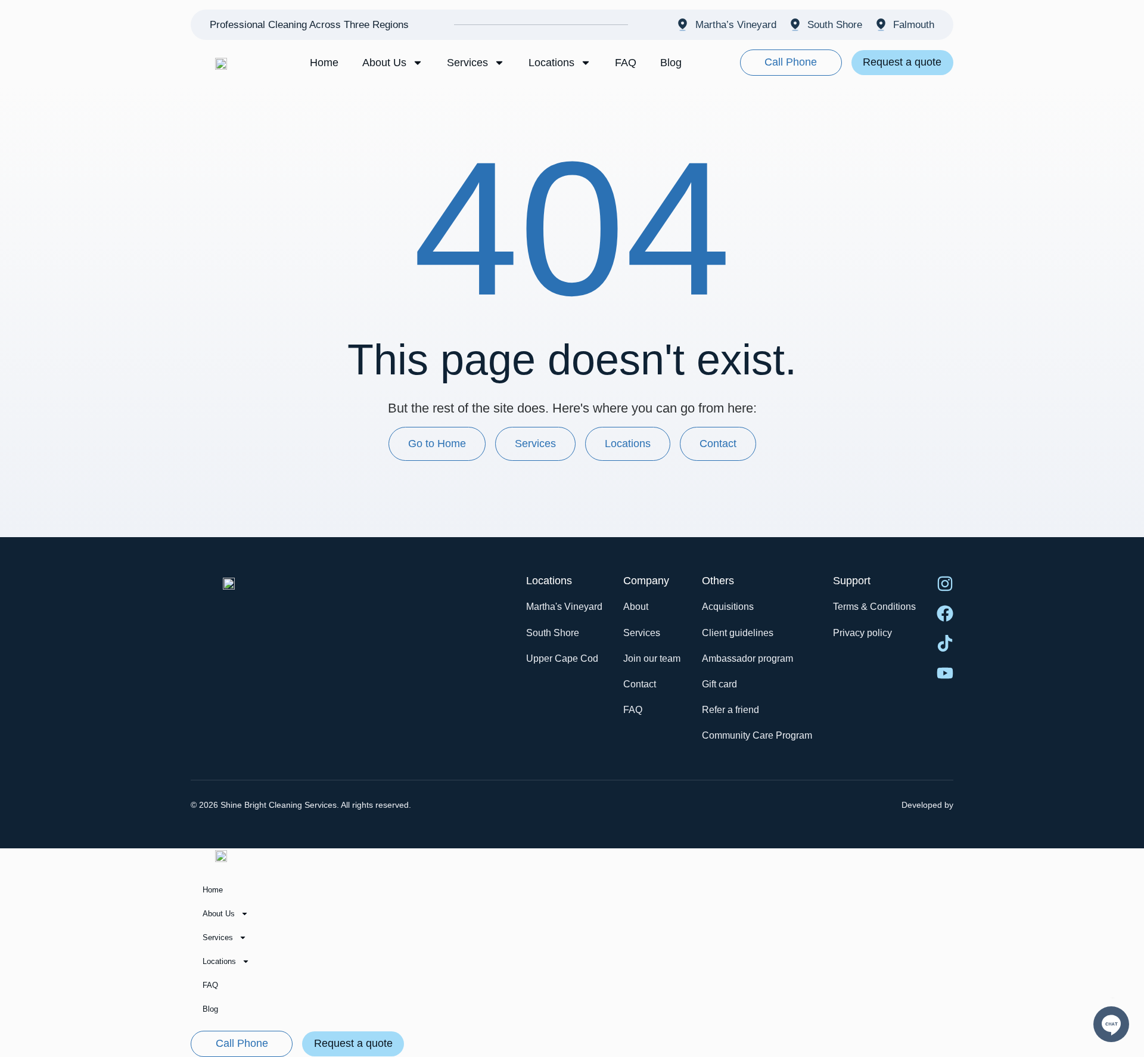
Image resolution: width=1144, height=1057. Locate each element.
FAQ (625, 62)
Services (467, 62)
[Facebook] (945, 613)
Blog (671, 62)
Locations (551, 62)
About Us (384, 62)
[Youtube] (945, 673)
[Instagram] (945, 583)
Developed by (927, 805)
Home (324, 62)
